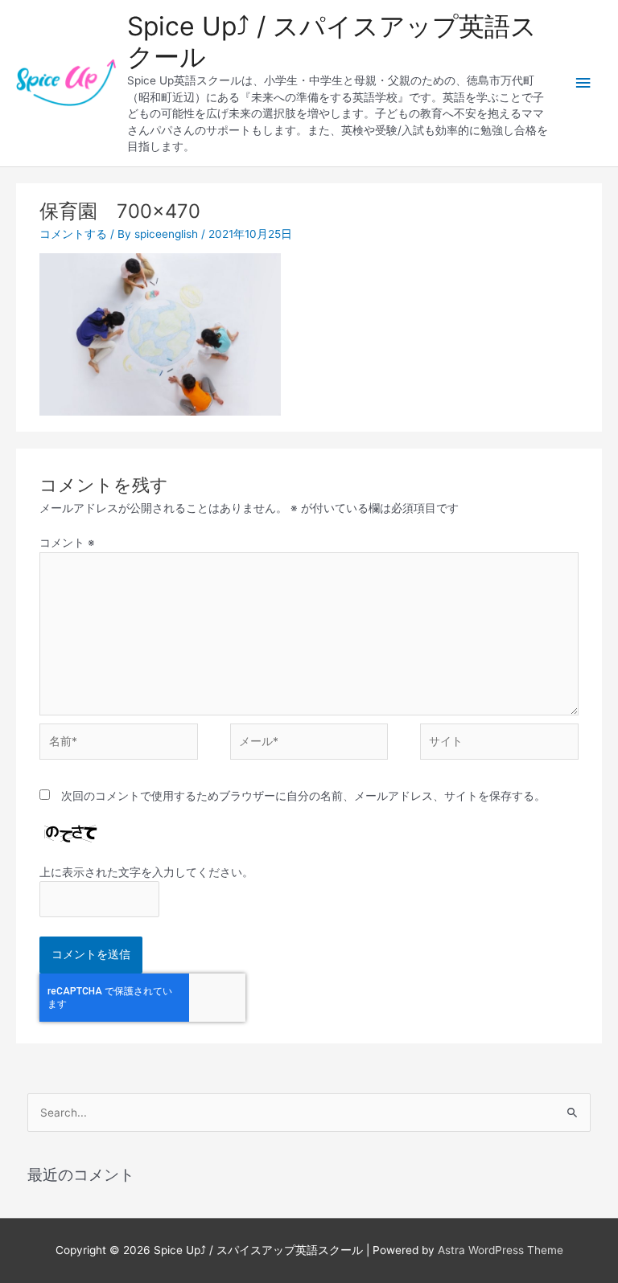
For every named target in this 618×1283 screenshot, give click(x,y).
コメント (67, 542)
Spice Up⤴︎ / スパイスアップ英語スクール (332, 41)
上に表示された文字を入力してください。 (146, 872)
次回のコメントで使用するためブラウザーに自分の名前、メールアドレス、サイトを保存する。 (303, 795)
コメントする (73, 233)
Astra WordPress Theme (500, 1250)
